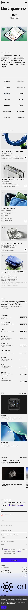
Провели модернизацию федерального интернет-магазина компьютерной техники (11, 418)
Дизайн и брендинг (8, 208)
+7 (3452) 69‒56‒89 (6, 572)
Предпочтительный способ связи (9, 534)
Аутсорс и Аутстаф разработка (12, 179)
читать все (23, 457)
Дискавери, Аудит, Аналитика (12, 151)
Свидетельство (5, 282)
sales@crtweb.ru (15, 505)
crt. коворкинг (23, 576)
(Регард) (3, 415)
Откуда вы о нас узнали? (7, 541)
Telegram (24, 567)
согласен (6, 549)
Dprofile (25, 569)
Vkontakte (24, 571)
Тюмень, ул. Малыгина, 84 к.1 (6, 566)
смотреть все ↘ (23, 393)
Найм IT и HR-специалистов (11, 243)
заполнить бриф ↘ (22, 131)
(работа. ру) (4, 442)
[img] (25, 157)
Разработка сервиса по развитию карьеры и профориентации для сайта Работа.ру (10, 445)
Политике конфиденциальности (8, 603)
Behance (25, 575)
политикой (18, 551)
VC (26, 573)
